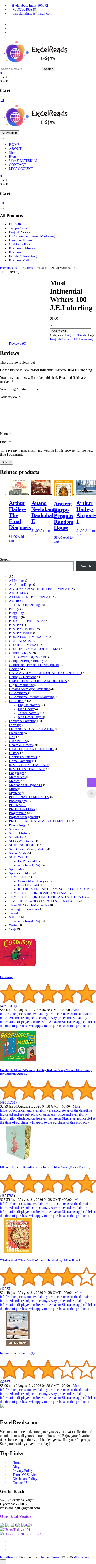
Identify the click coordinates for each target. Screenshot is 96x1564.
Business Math (19, 260)
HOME (14, 144)
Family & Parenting (23, 256)
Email (5, 442)
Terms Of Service (24, 1475)
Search (48, 69)
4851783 (7, 1195)
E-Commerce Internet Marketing (32, 236)
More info (47, 1018)
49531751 (8, 1102)
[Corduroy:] (18, 969)
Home (16, 1463)
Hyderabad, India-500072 (30, 5)
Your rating (9, 389)
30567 (5, 1382)
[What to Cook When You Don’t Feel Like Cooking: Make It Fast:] (18, 1252)
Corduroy (6, 977)
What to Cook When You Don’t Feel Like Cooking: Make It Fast (40, 1260)
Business (15, 252)
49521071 (8, 1006)
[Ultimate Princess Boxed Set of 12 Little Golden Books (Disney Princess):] (18, 1159)
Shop (12, 152)
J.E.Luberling (83, 339)
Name (5, 434)
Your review (10, 397)
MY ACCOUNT (21, 168)
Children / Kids (20, 244)
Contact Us (20, 1483)
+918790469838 (24, 9)
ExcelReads (8, 1557)
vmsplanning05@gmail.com (32, 13)
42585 (5, 1289)
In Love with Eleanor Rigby (17, 1353)
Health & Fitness (21, 240)
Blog (12, 156)
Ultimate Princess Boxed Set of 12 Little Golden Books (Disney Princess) (45, 1167)
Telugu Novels (19, 228)
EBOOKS (16, 224)
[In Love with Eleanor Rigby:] (18, 1345)
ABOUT (15, 148)
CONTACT (17, 164)
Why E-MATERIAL (23, 160)
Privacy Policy (22, 1471)
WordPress (81, 1557)
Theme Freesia (49, 1557)
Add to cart (59, 331)
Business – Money (22, 248)
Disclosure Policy (24, 1479)
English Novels (20, 232)
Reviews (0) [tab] (17, 343)
